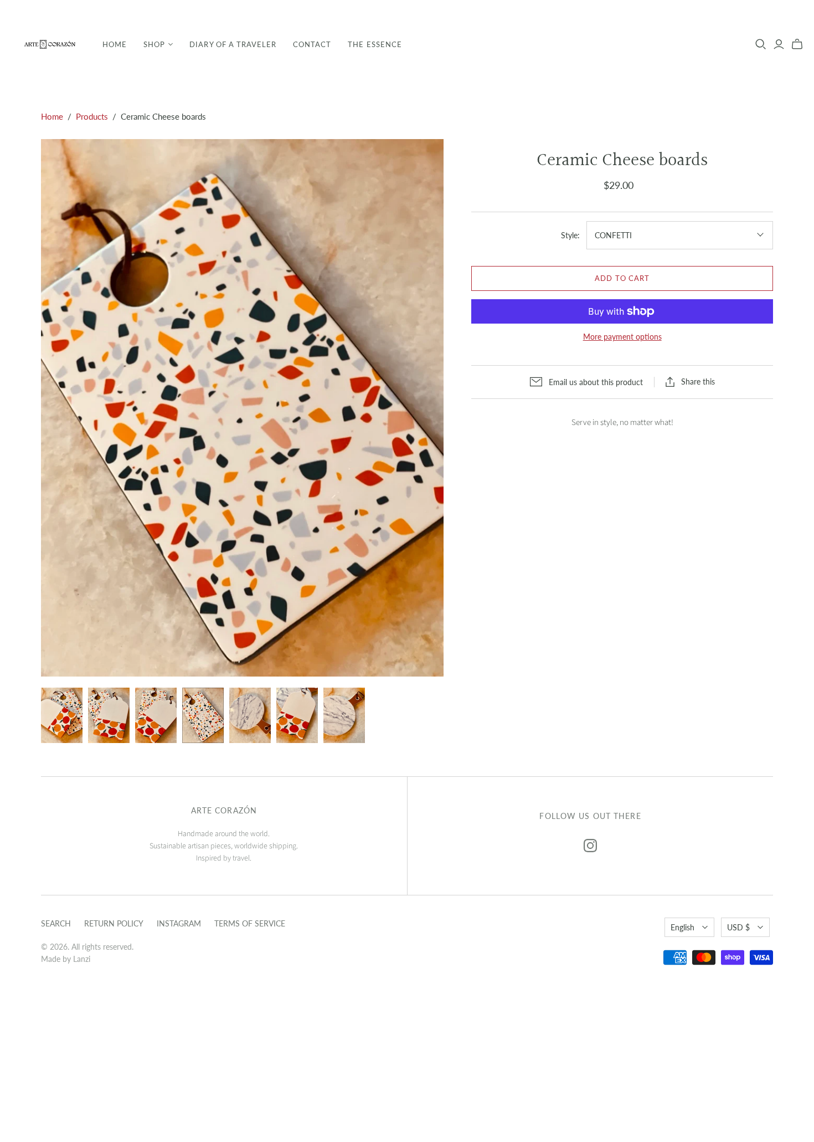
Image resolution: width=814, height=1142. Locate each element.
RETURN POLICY (113, 923)
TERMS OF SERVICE (249, 923)
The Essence (374, 44)
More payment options (622, 336)
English (682, 927)
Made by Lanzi (65, 959)
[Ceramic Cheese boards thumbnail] (62, 715)
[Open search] (760, 44)
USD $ (738, 927)
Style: (570, 235)
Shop (154, 44)
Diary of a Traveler (232, 44)
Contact (312, 44)
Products (92, 116)
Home (114, 44)
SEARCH (56, 923)
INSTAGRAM (179, 923)
